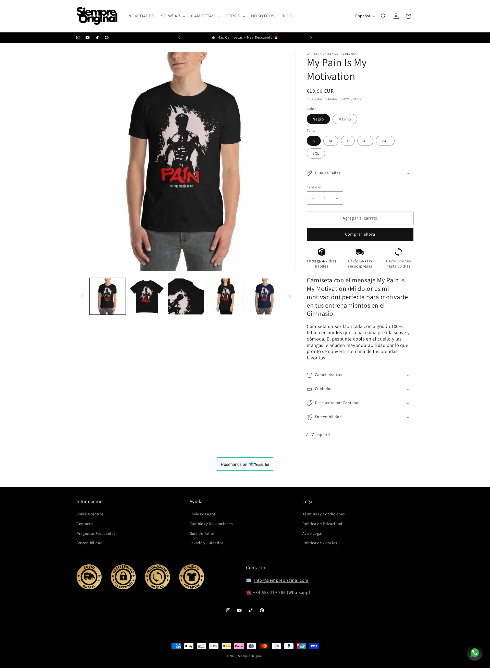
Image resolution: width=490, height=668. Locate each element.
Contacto (85, 523)
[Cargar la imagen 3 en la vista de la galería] (186, 296)
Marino (344, 119)
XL (365, 140)
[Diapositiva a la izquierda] (82, 296)
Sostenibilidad (90, 542)
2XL (385, 140)
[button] (173, 16)
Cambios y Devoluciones (211, 523)
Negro (318, 119)
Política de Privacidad (322, 523)
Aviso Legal (312, 533)
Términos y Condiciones (323, 513)
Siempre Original (250, 656)
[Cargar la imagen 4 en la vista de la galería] (225, 296)
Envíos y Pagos (202, 513)
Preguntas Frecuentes (96, 533)
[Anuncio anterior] (179, 37)
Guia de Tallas (202, 533)
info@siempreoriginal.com (281, 580)
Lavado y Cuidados (206, 542)
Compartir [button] (321, 434)
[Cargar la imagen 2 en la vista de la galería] (147, 296)
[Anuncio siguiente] (311, 37)
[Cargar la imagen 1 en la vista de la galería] (107, 296)
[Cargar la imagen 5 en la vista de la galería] (265, 296)
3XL (316, 153)
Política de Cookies (319, 542)
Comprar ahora (360, 234)
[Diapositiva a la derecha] (290, 296)
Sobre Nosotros (90, 513)
